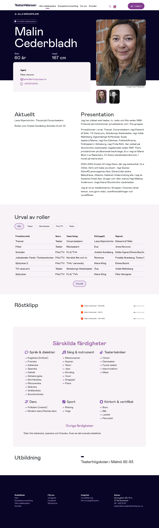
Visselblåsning (87, 498)
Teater (30, 226)
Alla (19, 226)
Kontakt (93, 6)
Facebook (52, 500)
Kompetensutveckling (68, 6)
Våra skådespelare (47, 6)
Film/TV (59, 226)
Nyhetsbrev (53, 503)
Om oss (83, 6)
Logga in (138, 6)
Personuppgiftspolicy (90, 500)
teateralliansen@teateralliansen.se (128, 506)
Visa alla (79, 283)
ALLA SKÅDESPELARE (28, 14)
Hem (16, 498)
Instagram (52, 498)
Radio (71, 226)
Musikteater (44, 226)
